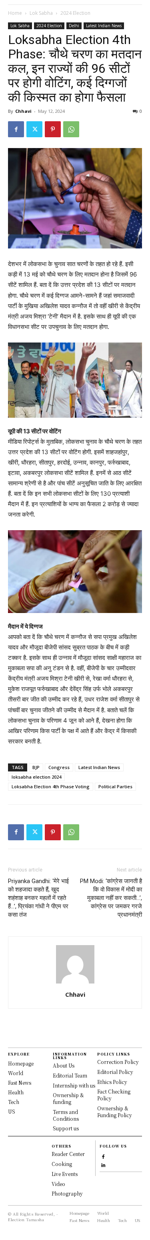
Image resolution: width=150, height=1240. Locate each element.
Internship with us (74, 1085)
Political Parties (115, 786)
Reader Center (68, 1153)
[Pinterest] (53, 129)
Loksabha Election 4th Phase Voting (51, 786)
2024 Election (75, 13)
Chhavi (23, 111)
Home (15, 13)
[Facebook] (16, 129)
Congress (59, 767)
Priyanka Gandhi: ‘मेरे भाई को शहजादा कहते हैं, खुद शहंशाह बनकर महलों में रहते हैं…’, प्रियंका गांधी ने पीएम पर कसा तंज (38, 897)
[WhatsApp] (71, 129)
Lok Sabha (41, 13)
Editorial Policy (115, 1071)
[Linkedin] (103, 1164)
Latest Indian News (104, 25)
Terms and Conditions (66, 1115)
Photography (67, 1193)
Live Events (65, 1173)
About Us (63, 1065)
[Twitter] (34, 129)
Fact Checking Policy (113, 1095)
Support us (66, 1128)
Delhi (74, 25)
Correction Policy (118, 1061)
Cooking (62, 1163)
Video (58, 1183)
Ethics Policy (112, 1081)
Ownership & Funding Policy (114, 1111)
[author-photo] (75, 983)
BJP (36, 767)
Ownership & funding (68, 1098)
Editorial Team (70, 1075)
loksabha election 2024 (36, 777)
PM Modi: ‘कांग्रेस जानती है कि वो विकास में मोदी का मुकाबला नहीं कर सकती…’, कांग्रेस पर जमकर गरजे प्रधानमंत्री (111, 897)
